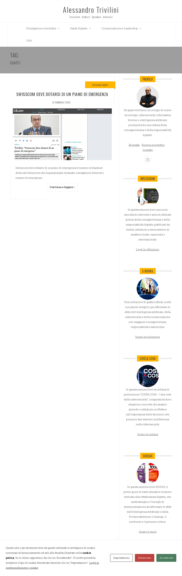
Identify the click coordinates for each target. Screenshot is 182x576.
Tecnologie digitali (100, 85)
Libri (29, 40)
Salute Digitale (78, 28)
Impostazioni (121, 557)
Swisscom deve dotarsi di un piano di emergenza (62, 94)
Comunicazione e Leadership (119, 28)
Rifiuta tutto (144, 557)
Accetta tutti (166, 557)
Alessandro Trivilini (91, 9)
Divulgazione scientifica (41, 28)
